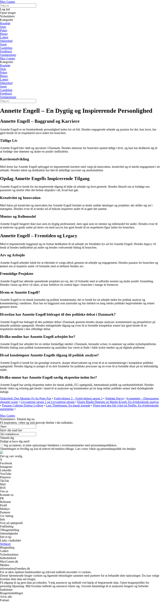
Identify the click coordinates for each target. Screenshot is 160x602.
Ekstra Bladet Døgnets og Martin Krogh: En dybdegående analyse (118, 402)
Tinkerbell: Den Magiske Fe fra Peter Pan (25, 398)
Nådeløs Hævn (114, 398)
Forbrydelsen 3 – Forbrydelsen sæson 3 (78, 398)
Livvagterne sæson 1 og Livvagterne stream (48, 402)
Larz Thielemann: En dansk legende (68, 405)
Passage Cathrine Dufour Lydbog (22, 405)
